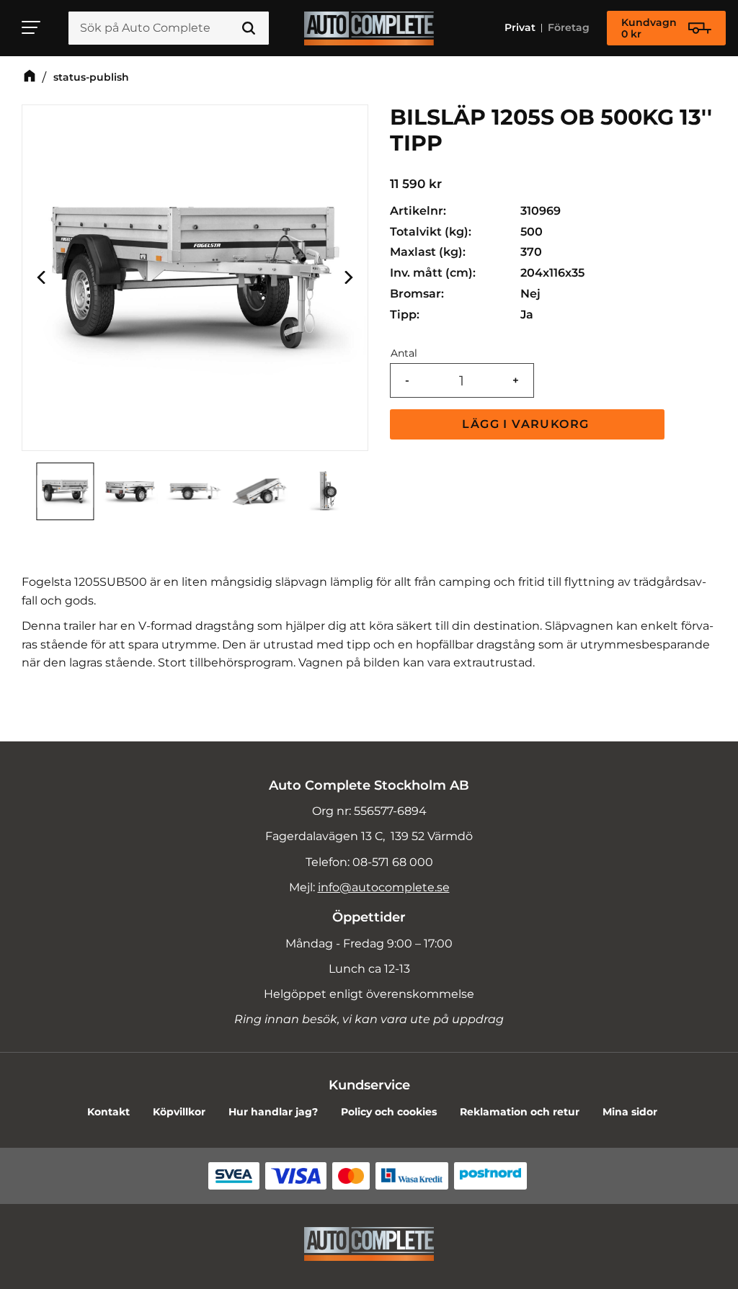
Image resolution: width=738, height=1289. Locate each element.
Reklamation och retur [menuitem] (519, 1111)
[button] (31, 27)
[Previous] (42, 277)
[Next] (347, 277)
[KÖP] (527, 424)
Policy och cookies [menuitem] (389, 1111)
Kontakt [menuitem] (108, 1111)
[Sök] (248, 28)
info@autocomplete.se (384, 887)
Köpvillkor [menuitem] (179, 1111)
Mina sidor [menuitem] (630, 1111)
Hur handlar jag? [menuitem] (273, 1111)
